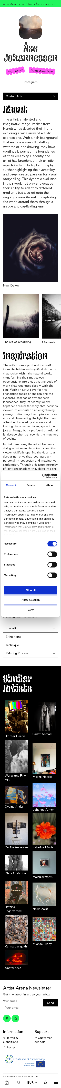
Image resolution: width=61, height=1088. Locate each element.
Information (13, 1032)
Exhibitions (13, 636)
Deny (30, 609)
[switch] (52, 554)
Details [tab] (30, 485)
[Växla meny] (56, 1082)
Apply (10, 1047)
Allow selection (31, 600)
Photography (15, 70)
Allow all (30, 590)
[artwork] (16, 716)
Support (42, 1032)
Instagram (30, 82)
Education (12, 628)
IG (15, 1018)
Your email (10, 1001)
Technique (12, 645)
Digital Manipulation (41, 70)
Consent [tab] (11, 485)
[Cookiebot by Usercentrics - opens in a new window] (43, 475)
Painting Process (17, 653)
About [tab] (50, 485)
